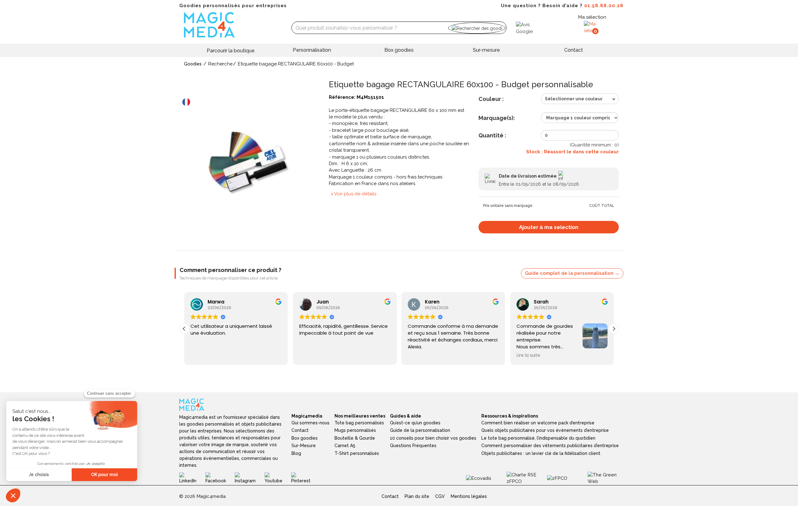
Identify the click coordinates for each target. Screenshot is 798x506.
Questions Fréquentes (413, 445)
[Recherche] (476, 27)
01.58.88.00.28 (603, 5)
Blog (296, 453)
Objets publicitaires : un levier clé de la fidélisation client (540, 453)
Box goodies (399, 50)
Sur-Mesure (303, 445)
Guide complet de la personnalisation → (572, 273)
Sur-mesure (486, 50)
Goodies (193, 63)
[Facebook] (220, 477)
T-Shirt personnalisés (356, 453)
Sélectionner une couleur (574, 98)
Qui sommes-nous (310, 422)
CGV (440, 496)
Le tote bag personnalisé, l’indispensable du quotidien (538, 438)
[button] (613, 328)
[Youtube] (278, 477)
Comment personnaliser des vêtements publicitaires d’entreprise (550, 445)
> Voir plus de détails (353, 194)
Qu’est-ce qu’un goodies (415, 422)
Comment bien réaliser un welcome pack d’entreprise (537, 422)
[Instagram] (249, 477)
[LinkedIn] (192, 477)
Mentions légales (469, 496)
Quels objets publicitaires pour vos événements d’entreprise (545, 430)
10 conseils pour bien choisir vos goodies (433, 438)
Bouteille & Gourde (354, 438)
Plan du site (417, 496)
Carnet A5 (344, 445)
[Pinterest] (305, 477)
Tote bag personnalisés (359, 422)
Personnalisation (312, 50)
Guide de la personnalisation (420, 430)
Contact (573, 50)
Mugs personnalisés (355, 430)
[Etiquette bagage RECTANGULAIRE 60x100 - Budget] (249, 163)
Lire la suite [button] (528, 355)
